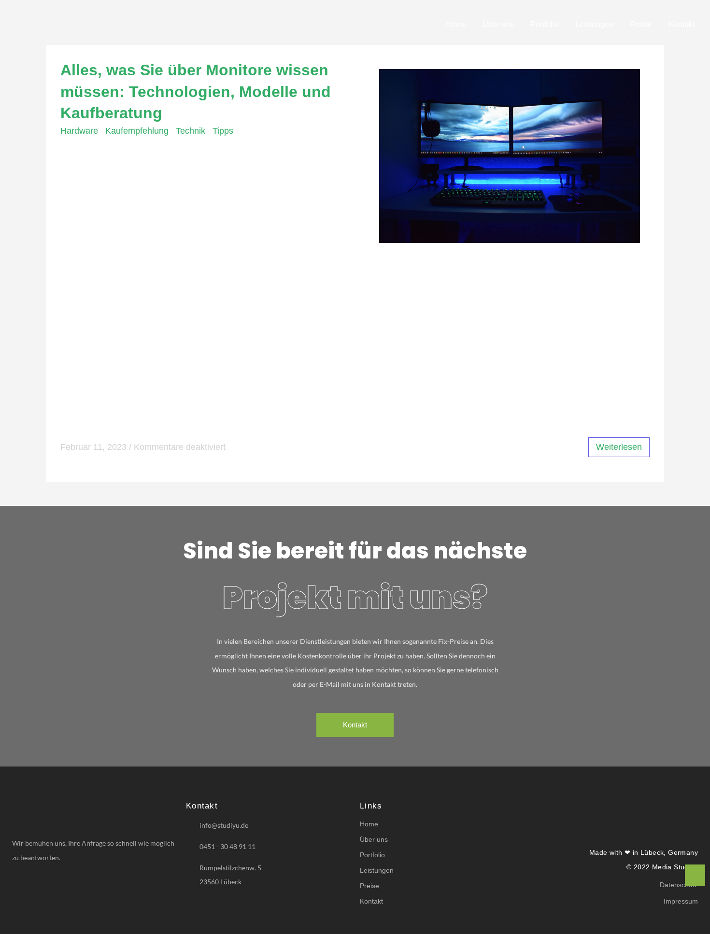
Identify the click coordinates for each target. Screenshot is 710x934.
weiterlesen (619, 447)
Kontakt (681, 24)
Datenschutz (679, 885)
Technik (190, 131)
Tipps (223, 131)
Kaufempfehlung (137, 131)
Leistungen (594, 24)
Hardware (79, 131)
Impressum (681, 901)
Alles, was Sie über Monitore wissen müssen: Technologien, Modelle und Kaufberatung (195, 91)
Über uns (498, 24)
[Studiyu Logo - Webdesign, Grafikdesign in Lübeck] (84, 22)
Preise (641, 24)
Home (455, 24)
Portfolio (544, 24)
